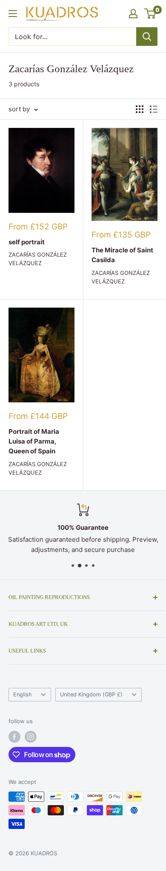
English (22, 694)
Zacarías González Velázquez (38, 258)
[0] (150, 13)
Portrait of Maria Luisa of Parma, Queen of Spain (34, 441)
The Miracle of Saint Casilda (122, 255)
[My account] (133, 13)
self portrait (27, 242)
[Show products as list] (153, 109)
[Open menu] (13, 13)
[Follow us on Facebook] (14, 737)
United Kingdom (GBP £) (91, 694)
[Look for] (146, 36)
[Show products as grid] (139, 109)
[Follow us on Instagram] (31, 737)
